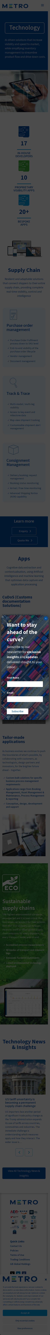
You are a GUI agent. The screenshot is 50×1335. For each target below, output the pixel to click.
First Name (14, 677)
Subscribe (17, 711)
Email (11, 692)
